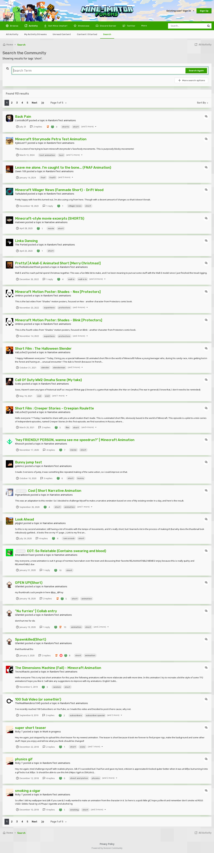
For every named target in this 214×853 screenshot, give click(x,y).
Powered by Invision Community (107, 848)
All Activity (12, 34)
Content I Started (87, 34)
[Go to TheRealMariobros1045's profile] (9, 701)
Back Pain (23, 117)
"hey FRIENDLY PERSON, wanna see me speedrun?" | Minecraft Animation (74, 440)
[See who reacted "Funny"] (48, 126)
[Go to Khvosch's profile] (9, 441)
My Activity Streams (35, 34)
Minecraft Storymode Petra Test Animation (50, 139)
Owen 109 (20, 171)
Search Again (196, 70)
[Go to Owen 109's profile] (9, 169)
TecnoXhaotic (22, 671)
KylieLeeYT (21, 142)
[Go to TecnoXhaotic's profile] (9, 669)
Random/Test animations (62, 120)
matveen (20, 222)
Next (34, 102)
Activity (33, 26)
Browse (14, 26)
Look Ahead (24, 519)
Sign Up (204, 11)
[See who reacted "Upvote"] (52, 126)
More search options (193, 80)
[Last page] (42, 103)
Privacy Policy (107, 843)
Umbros (19, 295)
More (144, 25)
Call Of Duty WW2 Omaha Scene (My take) (48, 380)
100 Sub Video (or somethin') (38, 699)
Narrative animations (56, 222)
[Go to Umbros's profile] (9, 293)
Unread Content (62, 34)
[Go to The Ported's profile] (9, 242)
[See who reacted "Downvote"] (61, 655)
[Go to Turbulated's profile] (9, 191)
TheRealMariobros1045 (27, 703)
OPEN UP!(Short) (28, 583)
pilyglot (19, 523)
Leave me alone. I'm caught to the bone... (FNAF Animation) (63, 167)
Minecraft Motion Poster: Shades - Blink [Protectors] (58, 320)
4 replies (50, 449)
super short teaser (30, 728)
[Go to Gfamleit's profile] (9, 584)
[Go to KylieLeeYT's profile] (9, 140)
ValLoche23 (21, 352)
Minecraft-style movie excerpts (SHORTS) (49, 218)
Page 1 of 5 (57, 102)
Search (107, 34)
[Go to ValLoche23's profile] (9, 350)
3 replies (47, 478)
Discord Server (107, 26)
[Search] (208, 26)
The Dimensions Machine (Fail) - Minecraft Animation (58, 668)
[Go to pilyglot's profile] (9, 521)
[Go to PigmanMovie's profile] (9, 492)
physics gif (24, 759)
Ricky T (19, 731)
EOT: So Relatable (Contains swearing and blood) (66, 551)
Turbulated (21, 193)
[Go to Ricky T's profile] (9, 729)
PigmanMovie (22, 494)
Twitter (130, 26)
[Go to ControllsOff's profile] (9, 118)
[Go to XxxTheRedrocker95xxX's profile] (9, 265)
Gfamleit (19, 586)
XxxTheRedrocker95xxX (27, 267)
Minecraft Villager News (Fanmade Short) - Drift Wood (59, 190)
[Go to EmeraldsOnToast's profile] (9, 552)
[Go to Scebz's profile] (9, 381)
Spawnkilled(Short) (30, 639)
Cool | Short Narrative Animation (54, 491)
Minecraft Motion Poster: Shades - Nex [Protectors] (58, 292)
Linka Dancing (26, 241)
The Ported (21, 244)
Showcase (83, 26)
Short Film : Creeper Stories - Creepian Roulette (54, 408)
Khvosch (19, 443)
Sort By (201, 102)
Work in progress (51, 731)
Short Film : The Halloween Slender (43, 349)
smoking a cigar (27, 791)
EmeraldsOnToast (25, 554)
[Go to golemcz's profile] (9, 464)
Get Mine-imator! (57, 26)
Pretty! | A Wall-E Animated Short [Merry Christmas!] (58, 263)
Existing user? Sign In (179, 10)
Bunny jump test (28, 462)
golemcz (19, 466)
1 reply (49, 205)
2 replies (37, 126)
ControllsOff (21, 120)
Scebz (18, 383)
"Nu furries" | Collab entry (36, 611)
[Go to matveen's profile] (9, 220)
